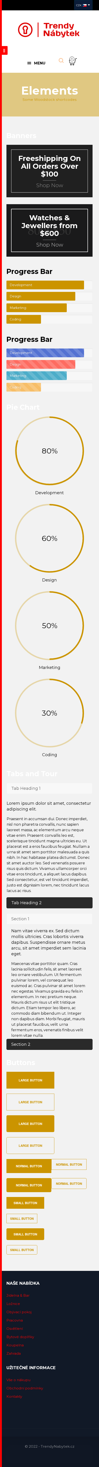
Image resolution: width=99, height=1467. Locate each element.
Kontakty (14, 1396)
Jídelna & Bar (17, 1295)
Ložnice (13, 1303)
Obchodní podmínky (24, 1388)
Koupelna (15, 1345)
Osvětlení (14, 1328)
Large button (30, 1080)
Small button (25, 1203)
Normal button (29, 1166)
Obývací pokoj (19, 1312)
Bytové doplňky (20, 1337)
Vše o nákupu (18, 1380)
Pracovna (14, 1320)
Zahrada (13, 1353)
